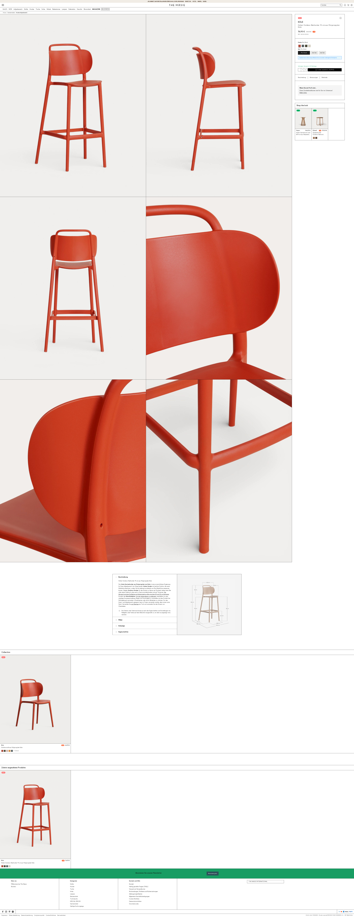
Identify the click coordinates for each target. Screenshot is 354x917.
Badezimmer (56, 9)
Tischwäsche (74, 899)
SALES (5, 9)
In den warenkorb (325, 70)
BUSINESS (105, 9)
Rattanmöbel (74, 896)
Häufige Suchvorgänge (77, 906)
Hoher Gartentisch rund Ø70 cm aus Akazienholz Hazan (303, 134)
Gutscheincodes (134, 904)
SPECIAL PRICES (75, 901)
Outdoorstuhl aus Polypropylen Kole (11, 747)
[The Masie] (177, 5)
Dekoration (71, 9)
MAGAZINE (96, 9)
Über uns (14, 881)
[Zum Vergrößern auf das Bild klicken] (209, 604)
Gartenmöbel (74, 904)
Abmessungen (314, 77)
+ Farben (16, 751)
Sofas (43, 9)
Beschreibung (302, 77)
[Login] (351, 5)
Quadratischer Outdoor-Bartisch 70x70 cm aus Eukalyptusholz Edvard (319, 135)
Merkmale (324, 77)
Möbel (49, 9)
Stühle (26, 9)
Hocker (32, 9)
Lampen (64, 9)
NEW (10, 9)
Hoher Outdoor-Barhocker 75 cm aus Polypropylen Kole (17, 863)
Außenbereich (18, 9)
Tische (38, 9)
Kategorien (73, 881)
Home (4, 12)
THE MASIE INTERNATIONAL (258, 881)
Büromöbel (87, 9)
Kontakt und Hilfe (134, 881)
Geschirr (79, 9)
